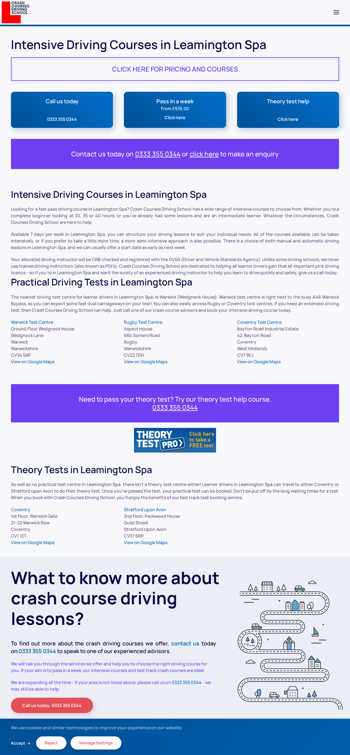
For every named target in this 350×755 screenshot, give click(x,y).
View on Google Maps (32, 362)
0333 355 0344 (157, 153)
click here (204, 153)
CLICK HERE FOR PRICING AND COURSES (175, 68)
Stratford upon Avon (145, 510)
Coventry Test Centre (259, 322)
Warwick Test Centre (32, 322)
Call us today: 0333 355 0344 (51, 705)
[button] (336, 12)
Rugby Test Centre (143, 322)
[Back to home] (15, 12)
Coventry (20, 510)
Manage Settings (96, 743)
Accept (18, 743)
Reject (51, 743)
